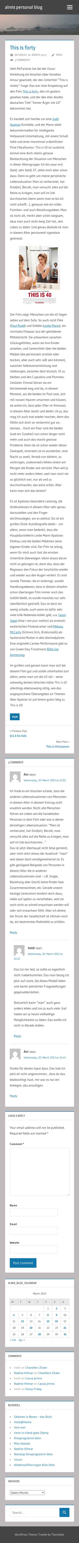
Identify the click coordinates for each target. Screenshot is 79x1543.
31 (65, 1334)
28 (39, 1334)
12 (22, 1321)
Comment (17, 1144)
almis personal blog (23, 7)
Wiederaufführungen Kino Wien (34, 1465)
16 (56, 1321)
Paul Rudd (18, 326)
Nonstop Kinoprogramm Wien (33, 1454)
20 (31, 1327)
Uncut (18, 1459)
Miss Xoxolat (22, 1443)
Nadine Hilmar (23, 1373)
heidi (59, 55)
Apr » (22, 1340)
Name (13, 1205)
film (14, 717)
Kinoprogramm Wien (27, 1438)
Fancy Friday (33, 1389)
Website (14, 1242)
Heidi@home (22, 1422)
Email (13, 1224)
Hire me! (19, 1427)
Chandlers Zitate (36, 1367)
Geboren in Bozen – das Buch (33, 1417)
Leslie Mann (51, 326)
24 (64, 1327)
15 (48, 1321)
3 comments (22, 60)
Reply (13, 932)
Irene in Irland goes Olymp (31, 1433)
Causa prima (33, 1378)
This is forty (30, 91)
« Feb (13, 1340)
